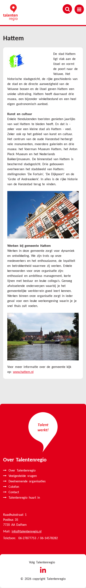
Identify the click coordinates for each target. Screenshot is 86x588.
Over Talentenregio (22, 470)
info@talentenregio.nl (27, 531)
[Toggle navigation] (79, 9)
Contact (14, 492)
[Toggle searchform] (67, 9)
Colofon (14, 487)
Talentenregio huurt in (24, 497)
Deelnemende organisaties (27, 481)
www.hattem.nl (23, 372)
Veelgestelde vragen (23, 476)
